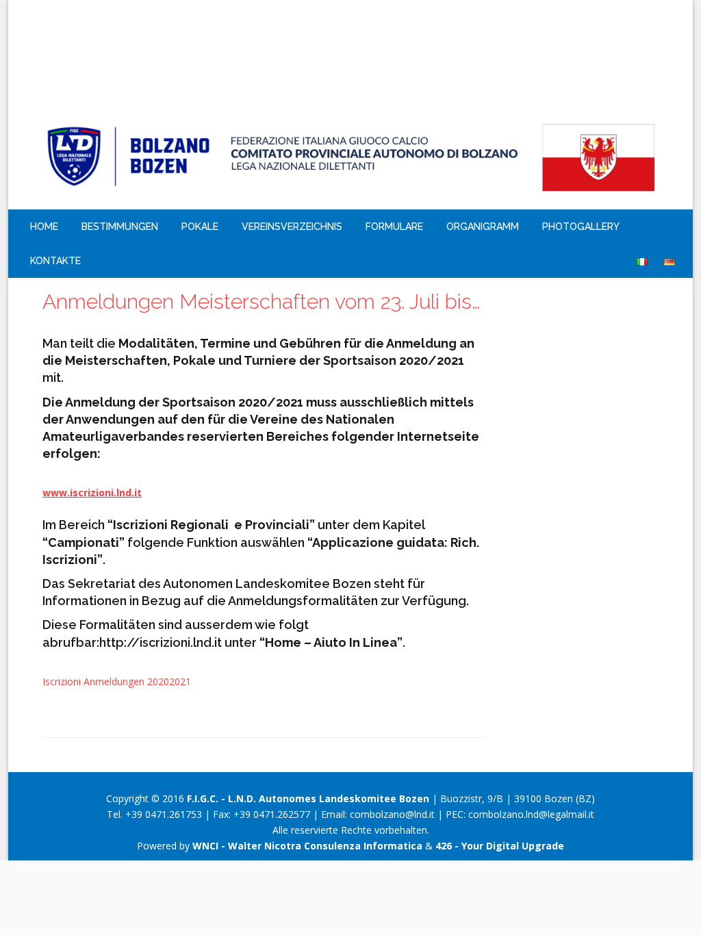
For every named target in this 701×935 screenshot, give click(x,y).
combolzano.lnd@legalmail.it (531, 814)
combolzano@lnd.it (392, 814)
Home (44, 226)
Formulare (394, 226)
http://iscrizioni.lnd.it (160, 642)
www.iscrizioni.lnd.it (92, 492)
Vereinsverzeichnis (292, 226)
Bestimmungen (119, 226)
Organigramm (482, 226)
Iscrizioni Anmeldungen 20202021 (116, 681)
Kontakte (55, 260)
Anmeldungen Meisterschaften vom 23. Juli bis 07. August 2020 (263, 301)
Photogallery (581, 226)
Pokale (199, 226)
